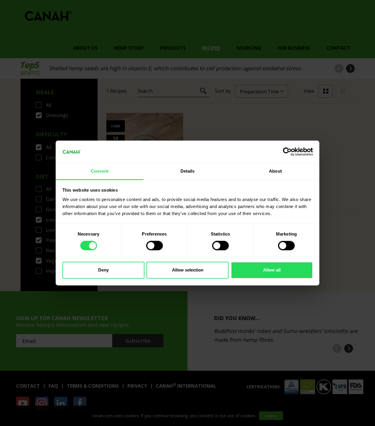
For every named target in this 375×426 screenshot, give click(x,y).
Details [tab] (187, 171)
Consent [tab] (99, 171)
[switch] (154, 245)
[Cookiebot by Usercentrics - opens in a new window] (287, 151)
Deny (103, 269)
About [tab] (275, 171)
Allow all (272, 269)
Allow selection (187, 269)
